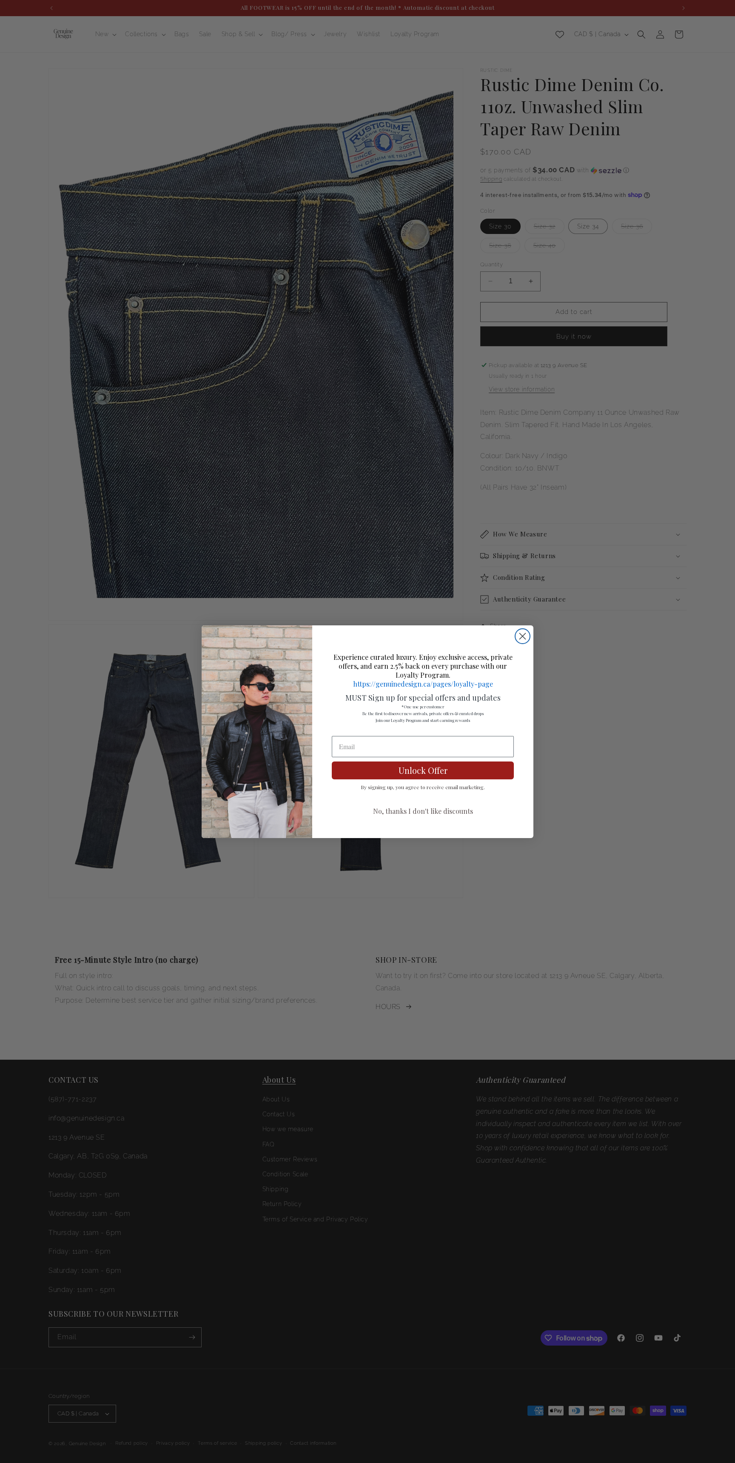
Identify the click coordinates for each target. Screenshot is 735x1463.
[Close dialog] (522, 636)
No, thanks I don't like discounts (423, 811)
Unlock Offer (423, 770)
